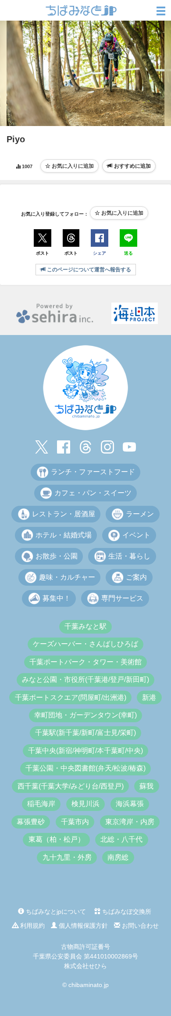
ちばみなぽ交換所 (125, 911)
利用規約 (31, 925)
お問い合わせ (139, 925)
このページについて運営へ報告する (88, 270)
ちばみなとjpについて (55, 911)
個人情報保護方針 (82, 925)
